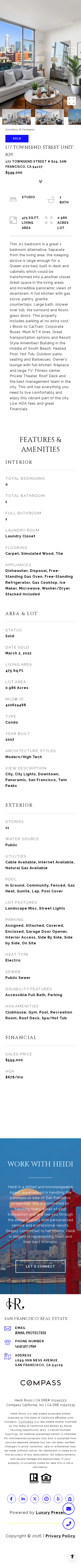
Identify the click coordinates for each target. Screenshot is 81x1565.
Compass (25, 1421)
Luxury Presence (53, 1512)
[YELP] (58, 1499)
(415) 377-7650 (25, 1346)
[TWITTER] (34, 1499)
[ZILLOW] (69, 1499)
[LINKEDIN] (23, 1499)
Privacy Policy (60, 1536)
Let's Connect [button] (40, 1266)
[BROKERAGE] (46, 1499)
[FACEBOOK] (11, 1499)
